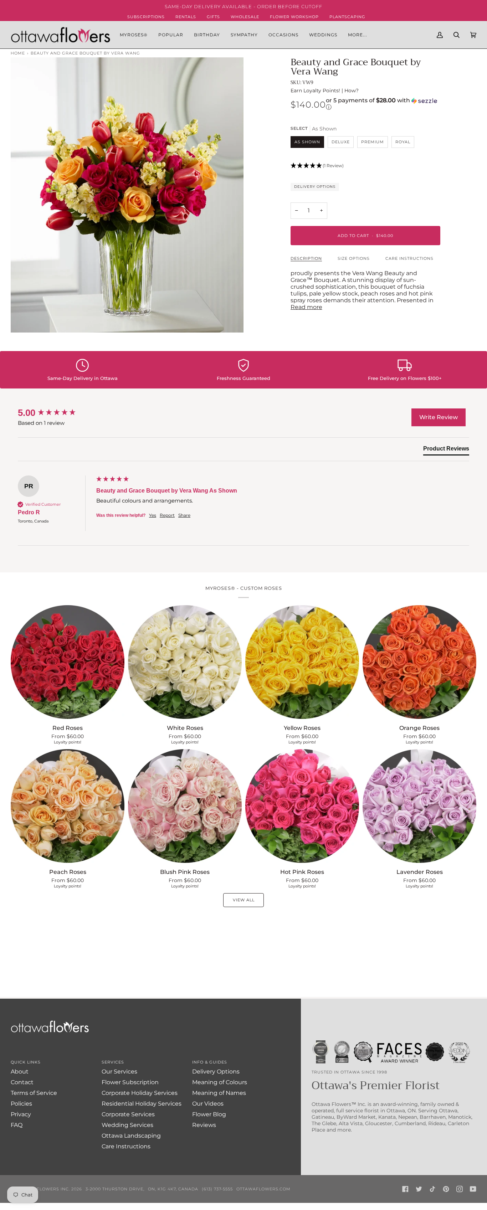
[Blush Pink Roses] (185, 806)
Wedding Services (127, 1125)
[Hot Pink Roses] (302, 806)
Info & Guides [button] (209, 1062)
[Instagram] (459, 1189)
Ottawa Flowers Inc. (43, 1188)
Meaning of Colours (219, 1082)
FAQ (16, 1125)
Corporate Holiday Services (140, 1093)
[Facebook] (405, 1189)
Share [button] (184, 515)
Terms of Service (34, 1093)
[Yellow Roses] (302, 662)
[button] (171, 34)
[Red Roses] (67, 662)
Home (18, 53)
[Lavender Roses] (419, 806)
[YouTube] (473, 1189)
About (20, 1071)
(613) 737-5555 (217, 1188)
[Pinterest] (446, 1189)
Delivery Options (314, 186)
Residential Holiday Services (141, 1103)
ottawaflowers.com (263, 1188)
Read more (306, 307)
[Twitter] (419, 1189)
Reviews (204, 1125)
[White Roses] (185, 662)
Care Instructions (409, 258)
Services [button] (113, 1062)
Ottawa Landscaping (131, 1135)
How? (351, 90)
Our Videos (208, 1103)
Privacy (21, 1114)
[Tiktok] (432, 1189)
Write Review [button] (438, 417)
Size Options (354, 258)
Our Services (119, 1071)
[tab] (446, 450)
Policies (21, 1103)
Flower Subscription (130, 1082)
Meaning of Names (219, 1093)
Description (306, 258)
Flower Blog (209, 1114)
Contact (22, 1082)
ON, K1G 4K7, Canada (173, 1188)
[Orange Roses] (419, 662)
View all (244, 899)
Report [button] (167, 515)
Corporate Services (128, 1114)
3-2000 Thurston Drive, (115, 1188)
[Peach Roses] (67, 806)
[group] (55, 412)
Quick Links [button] (26, 1062)
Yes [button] (152, 515)
